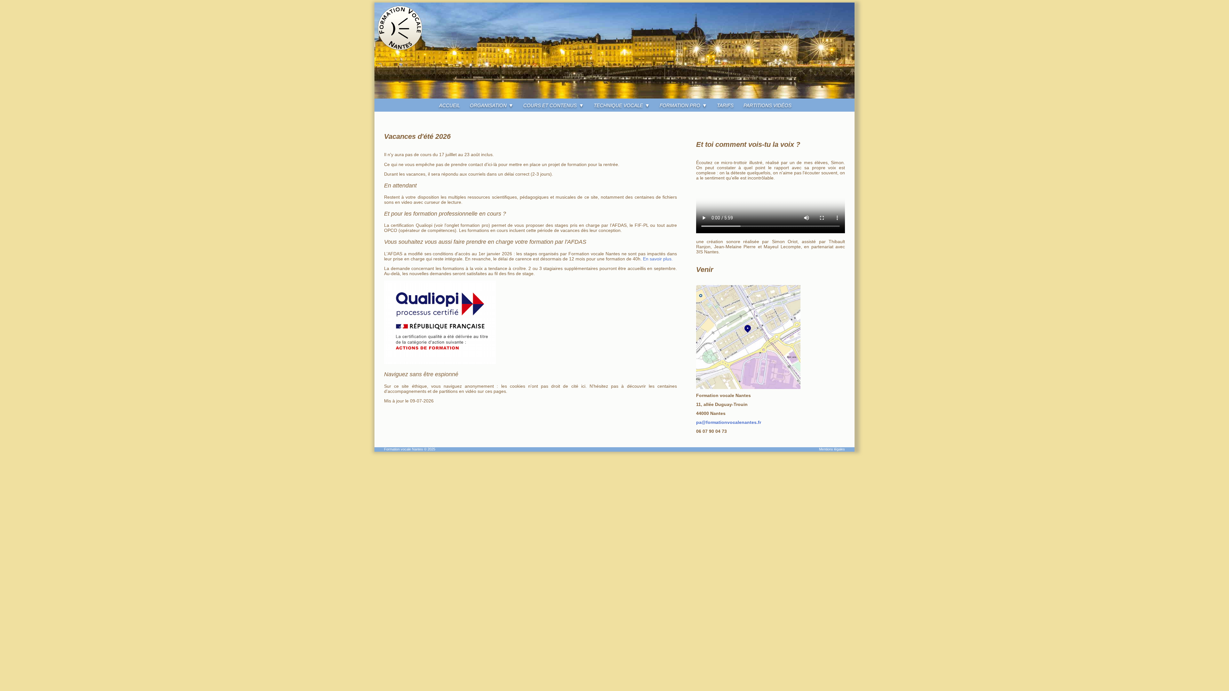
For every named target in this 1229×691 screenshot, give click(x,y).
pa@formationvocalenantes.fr (728, 422)
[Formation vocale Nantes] (614, 96)
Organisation (488, 105)
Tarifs (725, 105)
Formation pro (680, 105)
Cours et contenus (550, 105)
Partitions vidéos (767, 105)
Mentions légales (832, 449)
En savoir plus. (658, 258)
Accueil (449, 105)
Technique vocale (618, 105)
